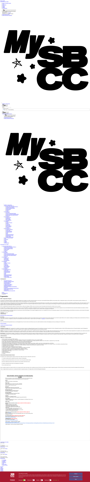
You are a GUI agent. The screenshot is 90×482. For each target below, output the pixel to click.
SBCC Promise (8, 219)
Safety (7, 233)
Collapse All (6, 312)
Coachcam (7, 227)
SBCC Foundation (7, 266)
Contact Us (8, 113)
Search (3, 106)
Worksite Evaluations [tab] (4, 335)
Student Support (8, 236)
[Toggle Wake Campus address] (0, 455)
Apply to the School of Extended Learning (12, 214)
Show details (55, 480)
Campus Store (8, 225)
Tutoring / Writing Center (8, 277)
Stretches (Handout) (3, 323)
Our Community (4, 261)
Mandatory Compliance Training (9, 281)
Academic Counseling (9, 229)
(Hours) (6, 448)
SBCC (3, 292)
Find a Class (6, 256)
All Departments (4, 8)
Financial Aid (8, 218)
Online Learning (8, 209)
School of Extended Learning (6, 3)
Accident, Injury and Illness (8, 284)
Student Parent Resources (10, 234)
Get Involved (8, 224)
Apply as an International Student (11, 213)
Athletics (3, 7)
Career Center (8, 230)
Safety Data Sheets (7, 283)
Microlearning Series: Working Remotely (6, 315)
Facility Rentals (8, 226)
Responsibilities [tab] (3, 326)
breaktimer (43, 318)
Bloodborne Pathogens (7, 285)
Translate (9, 12)
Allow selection (75, 476)
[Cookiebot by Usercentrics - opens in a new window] (12, 480)
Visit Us (11, 113)
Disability (3, 461)
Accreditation (4, 4)
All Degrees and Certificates (10, 207)
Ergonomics (6, 287)
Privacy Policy (4, 464)
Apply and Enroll (6, 211)
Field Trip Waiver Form (7, 282)
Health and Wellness (7, 271)
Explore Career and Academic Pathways (12, 206)
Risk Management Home (8, 280)
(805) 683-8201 (2, 452)
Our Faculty (6, 250)
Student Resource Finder (9, 235)
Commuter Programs (9, 222)
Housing (7, 223)
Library (3, 5)
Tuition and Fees (8, 217)
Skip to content (2, 0)
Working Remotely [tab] (3, 313)
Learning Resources (7, 272)
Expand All (2, 312)
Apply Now (8, 212)
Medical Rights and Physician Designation (10, 286)
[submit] (2, 111)
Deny (76, 479)
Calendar (3, 6)
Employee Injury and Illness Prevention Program (11, 288)
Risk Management (5, 293)
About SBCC (4, 113)
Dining (7, 221)
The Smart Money (8, 220)
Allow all (75, 473)
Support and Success (7, 228)
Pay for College (6, 216)
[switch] (33, 480)
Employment (4, 462)
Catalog (7, 210)
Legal (3, 463)
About (5, 238)
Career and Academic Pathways (9, 205)
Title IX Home (6, 289)
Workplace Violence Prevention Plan (9, 290)
